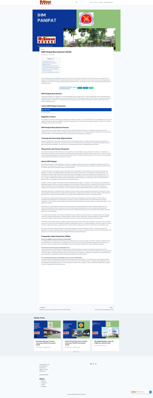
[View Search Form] (76, 2)
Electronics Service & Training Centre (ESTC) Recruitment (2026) (54, 308)
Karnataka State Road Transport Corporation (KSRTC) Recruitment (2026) (46, 343)
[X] (93, 364)
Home (91, 2)
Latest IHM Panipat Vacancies (49, 62)
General (43, 49)
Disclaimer (43, 386)
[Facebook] (91, 364)
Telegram (86, 87)
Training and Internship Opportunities (51, 67)
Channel (80, 87)
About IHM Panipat (46, 70)
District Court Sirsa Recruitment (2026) (104, 308)
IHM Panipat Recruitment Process (50, 65)
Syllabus (101, 2)
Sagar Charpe (69, 347)
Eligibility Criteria (46, 64)
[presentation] (47, 329)
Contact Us (44, 382)
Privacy (43, 384)
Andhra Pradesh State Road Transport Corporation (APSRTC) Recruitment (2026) (76, 343)
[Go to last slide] (36, 335)
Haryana (62, 171)
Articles (96, 2)
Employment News (108, 2)
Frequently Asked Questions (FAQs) (50, 72)
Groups (91, 87)
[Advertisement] (76, 284)
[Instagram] (96, 364)
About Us (43, 381)
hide (53, 58)
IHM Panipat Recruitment (48, 61)
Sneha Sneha (45, 54)
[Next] (117, 335)
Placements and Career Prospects (50, 69)
